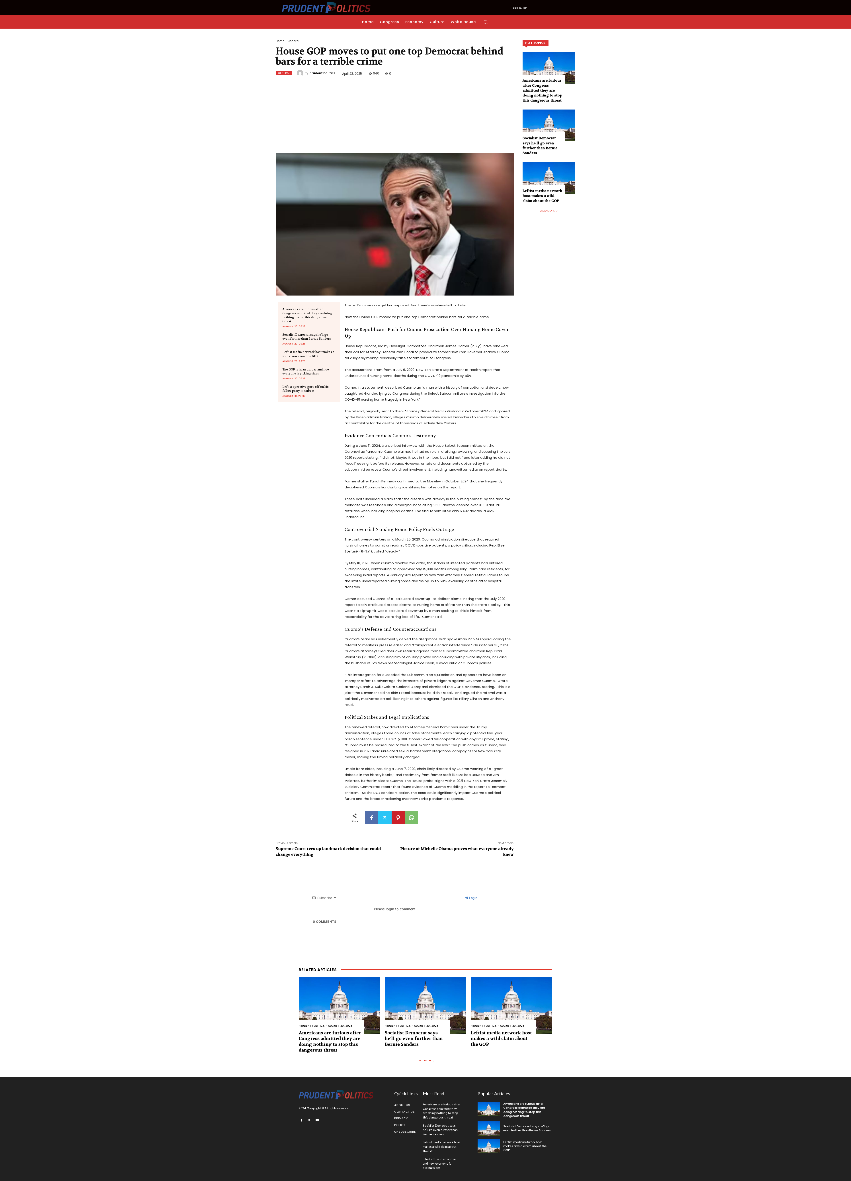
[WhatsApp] (411, 817)
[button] (485, 22)
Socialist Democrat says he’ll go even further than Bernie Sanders (306, 337)
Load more (547, 210)
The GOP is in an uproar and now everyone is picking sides (306, 371)
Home (280, 41)
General (293, 41)
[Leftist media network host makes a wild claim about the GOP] (549, 178)
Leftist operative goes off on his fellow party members (305, 389)
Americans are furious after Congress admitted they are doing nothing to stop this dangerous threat (307, 315)
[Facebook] (371, 817)
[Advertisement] (395, 115)
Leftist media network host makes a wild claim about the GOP (308, 354)
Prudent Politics (323, 73)
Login (472, 898)
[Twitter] (385, 817)
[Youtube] (317, 1120)
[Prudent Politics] (301, 73)
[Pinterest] (398, 817)
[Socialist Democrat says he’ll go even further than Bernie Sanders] (549, 125)
